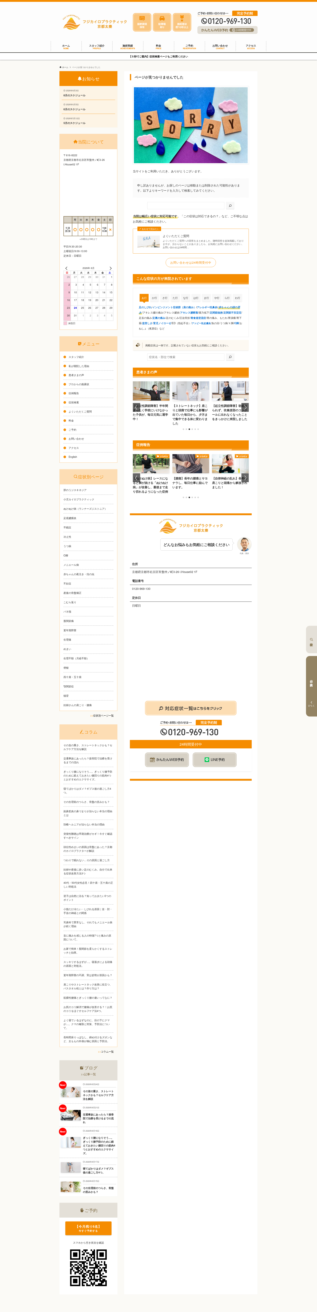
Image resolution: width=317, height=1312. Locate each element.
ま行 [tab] (206, 298)
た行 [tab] (175, 298)
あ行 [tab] (144, 298)
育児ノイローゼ (162, 323)
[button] (183, 429)
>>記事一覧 (88, 1074)
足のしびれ (145, 307)
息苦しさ (147, 323)
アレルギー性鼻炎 (207, 307)
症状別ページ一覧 (103, 715)
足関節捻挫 (216, 312)
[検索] (230, 205)
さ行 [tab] (164, 298)
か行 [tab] (154, 298)
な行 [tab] (185, 298)
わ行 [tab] (237, 298)
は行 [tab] (195, 298)
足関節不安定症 (232, 312)
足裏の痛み (158, 318)
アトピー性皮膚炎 (201, 323)
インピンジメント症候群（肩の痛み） (174, 307)
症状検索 (311, 639)
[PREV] (66, 268)
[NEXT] (109, 268)
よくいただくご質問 (176, 236)
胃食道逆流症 (198, 318)
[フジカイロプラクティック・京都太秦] (94, 22)
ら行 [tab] (227, 298)
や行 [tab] (216, 298)
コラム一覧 (107, 1051)
